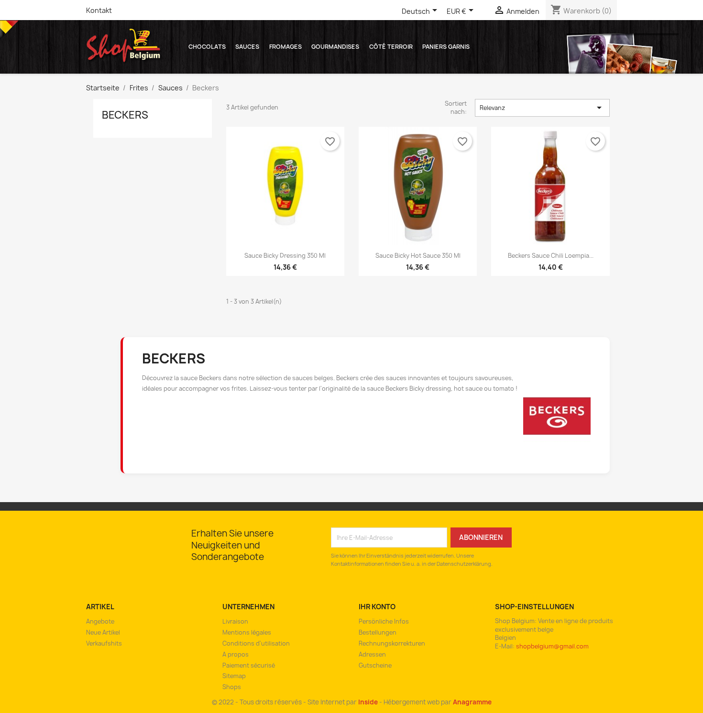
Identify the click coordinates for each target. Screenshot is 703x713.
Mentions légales (246, 632)
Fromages (285, 47)
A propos (235, 654)
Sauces (247, 47)
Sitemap (234, 676)
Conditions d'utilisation (256, 643)
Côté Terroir (391, 47)
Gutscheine (375, 665)
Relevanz (542, 107)
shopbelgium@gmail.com (552, 646)
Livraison (235, 621)
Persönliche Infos (384, 621)
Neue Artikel (103, 632)
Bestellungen (377, 632)
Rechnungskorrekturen (392, 643)
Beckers (125, 115)
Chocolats (207, 47)
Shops (231, 687)
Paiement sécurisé (248, 665)
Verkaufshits (104, 643)
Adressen (372, 654)
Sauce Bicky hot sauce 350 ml (418, 256)
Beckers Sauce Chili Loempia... (550, 256)
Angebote (100, 621)
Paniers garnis (446, 47)
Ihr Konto (377, 606)
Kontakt (99, 10)
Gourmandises (335, 47)
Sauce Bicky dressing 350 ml (285, 256)
